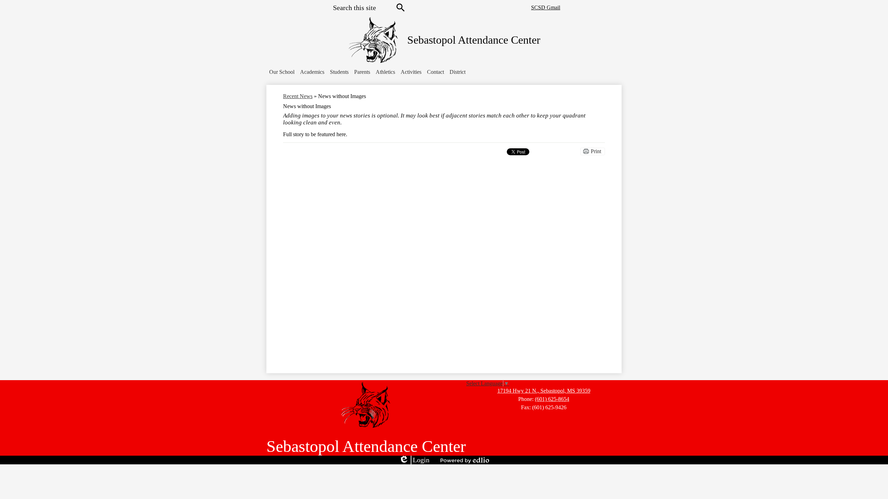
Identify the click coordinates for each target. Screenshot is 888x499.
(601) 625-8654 (552, 399)
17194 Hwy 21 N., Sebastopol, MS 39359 (543, 391)
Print (596, 151)
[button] (281, 72)
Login (414, 460)
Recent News (298, 96)
